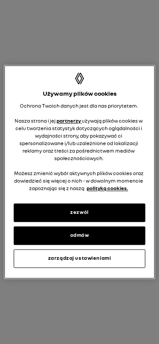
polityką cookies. (107, 189)
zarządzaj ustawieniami (79, 258)
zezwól (79, 212)
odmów (79, 235)
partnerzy (69, 121)
